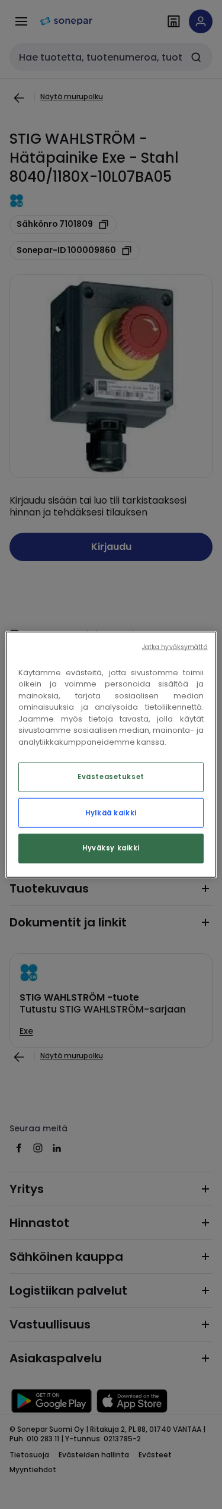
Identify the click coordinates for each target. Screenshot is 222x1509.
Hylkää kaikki (110, 813)
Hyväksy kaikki (111, 848)
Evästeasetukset (111, 777)
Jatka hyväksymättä (175, 646)
